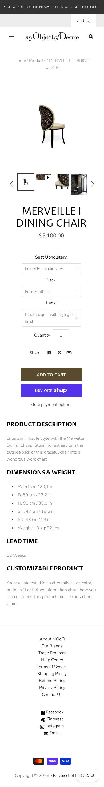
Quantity (42, 335)
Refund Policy (52, 681)
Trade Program (52, 653)
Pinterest (54, 719)
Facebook (54, 712)
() (84, 20)
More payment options (51, 404)
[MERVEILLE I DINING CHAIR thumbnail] (25, 182)
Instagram (54, 726)
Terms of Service (52, 667)
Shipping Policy (52, 674)
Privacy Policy (52, 688)
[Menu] (11, 36)
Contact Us (52, 694)
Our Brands (52, 646)
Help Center (52, 660)
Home (20, 60)
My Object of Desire (68, 775)
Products (37, 60)
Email (54, 733)
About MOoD (52, 639)
